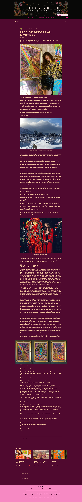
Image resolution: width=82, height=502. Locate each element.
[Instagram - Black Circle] (40, 486)
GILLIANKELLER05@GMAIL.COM (49, 497)
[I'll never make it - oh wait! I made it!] (41, 454)
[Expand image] (23, 352)
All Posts (17, 21)
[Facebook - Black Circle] (42, 486)
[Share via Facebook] (20, 438)
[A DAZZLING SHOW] (23, 454)
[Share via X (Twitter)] (23, 438)
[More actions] (61, 29)
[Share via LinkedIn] (26, 438)
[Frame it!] (59, 454)
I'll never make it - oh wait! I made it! (40, 461)
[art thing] (38, 486)
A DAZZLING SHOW (20, 461)
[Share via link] (29, 438)
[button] (67, 17)
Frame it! (56, 461)
